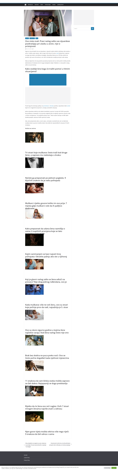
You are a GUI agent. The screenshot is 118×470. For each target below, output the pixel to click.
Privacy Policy (27, 460)
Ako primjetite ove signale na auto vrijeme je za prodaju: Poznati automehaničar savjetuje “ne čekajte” (35, 445)
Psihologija (47, 4)
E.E (33, 48)
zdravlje (52, 106)
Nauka (53, 4)
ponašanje (46, 106)
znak (57, 53)
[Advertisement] (47, 95)
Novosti (37, 4)
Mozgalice (30, 4)
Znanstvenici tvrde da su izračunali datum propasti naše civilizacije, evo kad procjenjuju (59, 444)
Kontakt (25, 455)
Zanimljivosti (60, 4)
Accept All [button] (114, 467)
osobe (68, 106)
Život (42, 4)
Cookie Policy (27, 457)
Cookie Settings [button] (107, 467)
